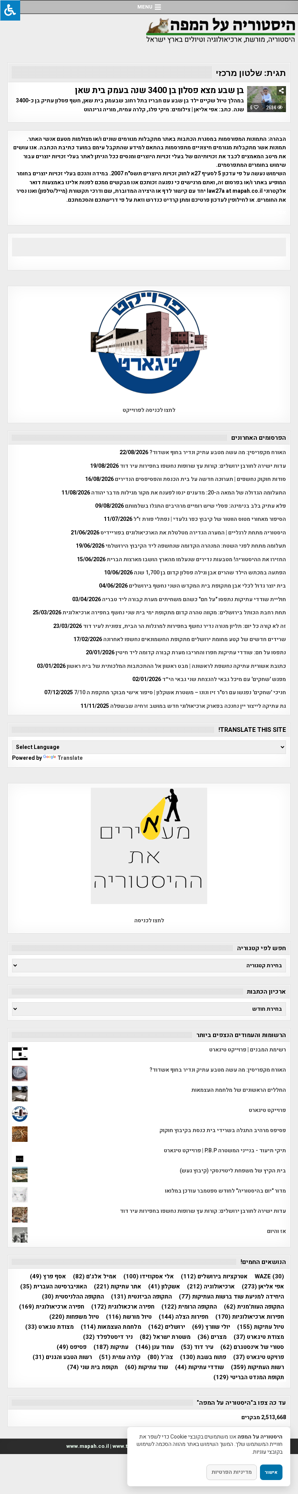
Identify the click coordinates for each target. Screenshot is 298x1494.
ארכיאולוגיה (211, 1287)
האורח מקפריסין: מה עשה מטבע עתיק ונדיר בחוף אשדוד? (217, 452)
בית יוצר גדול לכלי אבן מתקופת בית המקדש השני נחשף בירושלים (207, 586)
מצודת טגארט (49, 1327)
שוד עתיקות (146, 1367)
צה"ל (160, 1357)
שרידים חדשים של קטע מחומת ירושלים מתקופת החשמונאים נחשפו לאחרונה (194, 639)
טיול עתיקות (260, 1327)
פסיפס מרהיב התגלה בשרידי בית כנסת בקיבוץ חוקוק (222, 1130)
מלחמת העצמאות (111, 1327)
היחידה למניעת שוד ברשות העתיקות (231, 1297)
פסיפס (72, 1347)
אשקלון (164, 1287)
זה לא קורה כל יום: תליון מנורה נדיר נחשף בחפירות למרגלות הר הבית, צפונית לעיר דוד (184, 626)
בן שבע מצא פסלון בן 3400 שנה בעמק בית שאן (159, 90)
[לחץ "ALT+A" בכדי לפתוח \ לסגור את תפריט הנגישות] (10, 10)
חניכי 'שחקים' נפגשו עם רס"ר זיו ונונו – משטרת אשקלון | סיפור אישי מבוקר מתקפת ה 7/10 (180, 692)
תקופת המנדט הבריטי (248, 1377)
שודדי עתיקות (199, 1367)
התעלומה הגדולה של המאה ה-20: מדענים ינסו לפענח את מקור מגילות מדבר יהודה (188, 493)
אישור (271, 1472)
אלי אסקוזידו (148, 1277)
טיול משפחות (74, 1317)
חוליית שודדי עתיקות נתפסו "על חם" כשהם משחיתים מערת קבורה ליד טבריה (194, 599)
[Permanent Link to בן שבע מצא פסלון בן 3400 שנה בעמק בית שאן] (266, 99)
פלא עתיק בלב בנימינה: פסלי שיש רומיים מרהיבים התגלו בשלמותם (205, 506)
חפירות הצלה (183, 1317)
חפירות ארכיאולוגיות (249, 1317)
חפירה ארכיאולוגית (51, 1307)
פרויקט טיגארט (258, 1357)
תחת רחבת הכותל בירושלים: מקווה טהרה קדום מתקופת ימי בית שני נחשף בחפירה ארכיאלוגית (174, 613)
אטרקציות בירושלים (214, 1277)
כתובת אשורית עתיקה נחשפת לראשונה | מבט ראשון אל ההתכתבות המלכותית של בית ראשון (176, 666)
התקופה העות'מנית (254, 1307)
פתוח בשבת (203, 1357)
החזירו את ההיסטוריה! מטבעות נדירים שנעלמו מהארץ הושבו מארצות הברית (196, 559)
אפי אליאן (263, 1287)
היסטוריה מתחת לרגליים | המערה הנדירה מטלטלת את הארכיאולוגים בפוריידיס (193, 533)
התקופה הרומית (189, 1307)
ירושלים (166, 1327)
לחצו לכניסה (149, 920)
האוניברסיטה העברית (53, 1287)
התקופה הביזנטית (141, 1297)
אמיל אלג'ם (94, 1277)
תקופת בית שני (92, 1367)
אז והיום (276, 1231)
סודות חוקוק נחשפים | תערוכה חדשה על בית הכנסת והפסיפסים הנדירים (200, 479)
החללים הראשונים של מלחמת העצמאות (238, 1090)
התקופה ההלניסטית (73, 1297)
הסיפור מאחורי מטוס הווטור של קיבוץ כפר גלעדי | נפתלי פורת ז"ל (209, 519)
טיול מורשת (129, 1317)
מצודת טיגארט (259, 1337)
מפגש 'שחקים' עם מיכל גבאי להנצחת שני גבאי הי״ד (224, 679)
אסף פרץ (48, 1277)
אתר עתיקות (117, 1287)
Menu (144, 6)
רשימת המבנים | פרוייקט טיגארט (247, 1050)
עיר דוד (197, 1347)
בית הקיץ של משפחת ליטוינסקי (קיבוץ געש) (233, 1171)
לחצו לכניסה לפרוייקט (149, 410)
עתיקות (111, 1347)
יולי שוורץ (211, 1327)
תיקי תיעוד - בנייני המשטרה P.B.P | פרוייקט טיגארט (225, 1150)
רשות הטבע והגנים (62, 1357)
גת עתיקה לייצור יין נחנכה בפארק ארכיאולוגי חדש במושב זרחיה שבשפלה (198, 706)
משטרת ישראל (165, 1337)
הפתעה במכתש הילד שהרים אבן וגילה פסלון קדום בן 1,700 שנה (210, 573)
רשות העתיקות (257, 1367)
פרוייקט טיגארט (267, 1110)
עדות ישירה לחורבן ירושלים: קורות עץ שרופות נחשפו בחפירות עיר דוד (203, 466)
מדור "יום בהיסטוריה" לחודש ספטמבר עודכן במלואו (225, 1191)
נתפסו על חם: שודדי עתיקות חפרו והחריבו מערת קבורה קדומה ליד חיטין (201, 652)
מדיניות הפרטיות (231, 1472)
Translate (70, 758)
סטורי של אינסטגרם (252, 1347)
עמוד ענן (154, 1347)
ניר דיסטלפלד (108, 1337)
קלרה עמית (119, 1357)
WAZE (269, 1277)
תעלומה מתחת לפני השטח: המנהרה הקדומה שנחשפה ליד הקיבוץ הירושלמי (196, 546)
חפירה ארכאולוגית (122, 1307)
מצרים (212, 1337)
